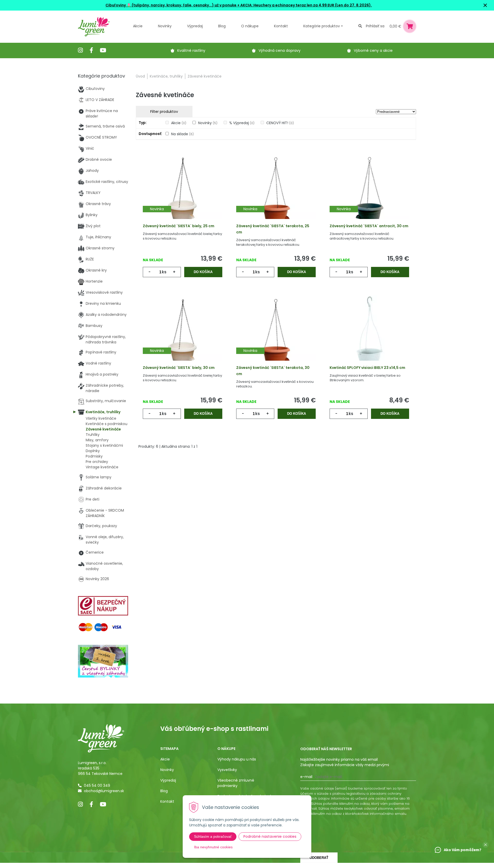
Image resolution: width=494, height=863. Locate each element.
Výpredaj (195, 26)
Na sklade (182, 134)
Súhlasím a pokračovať (213, 836)
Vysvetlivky (227, 769)
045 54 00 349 (97, 785)
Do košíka (203, 272)
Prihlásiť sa (375, 26)
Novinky (165, 26)
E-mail (306, 776)
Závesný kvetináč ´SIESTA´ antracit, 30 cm (369, 226)
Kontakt (167, 801)
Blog (164, 790)
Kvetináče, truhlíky (166, 76)
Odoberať (319, 858)
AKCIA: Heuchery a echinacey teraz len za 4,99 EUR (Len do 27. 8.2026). (306, 5)
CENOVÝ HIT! (280, 122)
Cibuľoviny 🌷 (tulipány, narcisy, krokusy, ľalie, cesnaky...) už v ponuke (170, 5)
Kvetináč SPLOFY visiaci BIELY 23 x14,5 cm (367, 367)
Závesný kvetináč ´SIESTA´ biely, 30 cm (179, 367)
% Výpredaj (241, 122)
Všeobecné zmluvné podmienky (235, 783)
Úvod (140, 76)
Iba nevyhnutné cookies (213, 847)
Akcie (138, 26)
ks (164, 272)
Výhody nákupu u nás (236, 759)
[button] (485, 845)
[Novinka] (182, 192)
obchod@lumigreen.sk (104, 790)
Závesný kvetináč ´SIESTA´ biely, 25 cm (178, 226)
